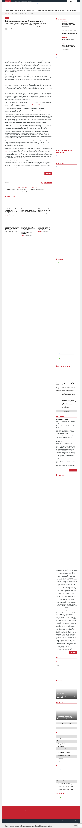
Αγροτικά (34, 10)
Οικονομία (23, 10)
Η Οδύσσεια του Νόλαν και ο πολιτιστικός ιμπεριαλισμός (23, 1)
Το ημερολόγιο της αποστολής (64, 783)
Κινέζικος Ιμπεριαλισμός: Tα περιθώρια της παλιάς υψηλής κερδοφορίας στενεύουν (69, 404)
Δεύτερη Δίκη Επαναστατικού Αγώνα (65, 754)
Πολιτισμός (61, 10)
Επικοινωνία (68, 820)
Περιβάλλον (51, 10)
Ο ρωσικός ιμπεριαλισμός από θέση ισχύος (66, 384)
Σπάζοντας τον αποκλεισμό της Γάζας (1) (66, 789)
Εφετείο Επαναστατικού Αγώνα (64, 752)
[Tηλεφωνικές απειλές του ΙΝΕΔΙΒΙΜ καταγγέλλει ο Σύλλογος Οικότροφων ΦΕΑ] (45, 222)
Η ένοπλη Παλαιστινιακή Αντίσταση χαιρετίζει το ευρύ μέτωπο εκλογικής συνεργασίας (69, 46)
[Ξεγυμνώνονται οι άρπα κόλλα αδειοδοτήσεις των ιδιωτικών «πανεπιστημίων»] (28, 203)
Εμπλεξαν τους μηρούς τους (37, 189)
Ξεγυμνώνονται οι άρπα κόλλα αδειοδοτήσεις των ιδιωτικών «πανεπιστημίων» (28, 210)
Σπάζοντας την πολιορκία (61, 780)
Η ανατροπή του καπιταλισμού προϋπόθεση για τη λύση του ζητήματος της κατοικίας (65, 696)
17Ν (57, 735)
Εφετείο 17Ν (60, 738)
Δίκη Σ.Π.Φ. (60, 761)
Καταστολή (44, 10)
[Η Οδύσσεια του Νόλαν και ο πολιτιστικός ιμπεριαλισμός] (58, 23)
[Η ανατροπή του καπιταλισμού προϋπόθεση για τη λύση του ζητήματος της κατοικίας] (66, 691)
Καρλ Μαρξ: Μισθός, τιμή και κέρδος (68, 395)
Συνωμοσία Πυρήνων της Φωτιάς (63, 755)
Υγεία (56, 10)
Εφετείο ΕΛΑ (60, 744)
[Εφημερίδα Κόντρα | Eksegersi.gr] (41, 5)
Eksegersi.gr (10, 28)
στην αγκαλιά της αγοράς (35, 104)
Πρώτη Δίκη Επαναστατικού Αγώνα (65, 751)
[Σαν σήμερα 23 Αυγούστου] (58, 39)
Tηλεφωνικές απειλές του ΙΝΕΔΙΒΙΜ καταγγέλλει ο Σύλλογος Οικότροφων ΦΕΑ (44, 228)
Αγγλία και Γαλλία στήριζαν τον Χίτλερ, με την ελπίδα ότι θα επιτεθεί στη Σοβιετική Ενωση (69, 32)
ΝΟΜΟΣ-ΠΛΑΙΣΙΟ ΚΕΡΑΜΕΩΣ (22, 177)
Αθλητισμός (68, 10)
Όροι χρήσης (74, 820)
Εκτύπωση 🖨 (48, 173)
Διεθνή (17, 10)
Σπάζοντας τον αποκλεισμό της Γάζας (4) (66, 784)
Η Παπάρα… (60, 475)
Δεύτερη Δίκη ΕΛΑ (61, 743)
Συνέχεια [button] (75, 825)
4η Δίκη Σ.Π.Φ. (61, 760)
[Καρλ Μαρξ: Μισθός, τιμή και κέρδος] (58, 394)
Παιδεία (39, 10)
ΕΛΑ (57, 740)
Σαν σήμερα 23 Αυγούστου (68, 39)
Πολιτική (12, 10)
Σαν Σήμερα (64, 37)
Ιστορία (74, 10)
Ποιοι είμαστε (62, 820)
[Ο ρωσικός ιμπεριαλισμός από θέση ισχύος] (66, 374)
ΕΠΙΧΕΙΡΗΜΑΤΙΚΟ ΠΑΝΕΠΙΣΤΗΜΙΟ (11, 177)
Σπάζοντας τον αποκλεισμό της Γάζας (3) (66, 786)
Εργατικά (29, 10)
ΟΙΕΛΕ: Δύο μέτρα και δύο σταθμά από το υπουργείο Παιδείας (44, 210)
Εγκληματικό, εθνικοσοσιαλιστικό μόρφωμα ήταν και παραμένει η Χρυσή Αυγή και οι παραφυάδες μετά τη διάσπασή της (66, 717)
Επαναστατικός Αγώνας (61, 748)
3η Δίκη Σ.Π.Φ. (61, 758)
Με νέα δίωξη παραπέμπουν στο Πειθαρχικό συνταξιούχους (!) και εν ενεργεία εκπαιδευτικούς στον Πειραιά (12, 211)
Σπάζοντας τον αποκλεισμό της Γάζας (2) (66, 788)
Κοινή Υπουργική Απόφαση (36, 74)
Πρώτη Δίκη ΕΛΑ (61, 746)
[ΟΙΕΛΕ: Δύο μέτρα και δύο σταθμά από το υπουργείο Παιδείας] (45, 203)
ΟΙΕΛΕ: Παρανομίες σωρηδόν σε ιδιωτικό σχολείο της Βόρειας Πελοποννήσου (12, 231)
